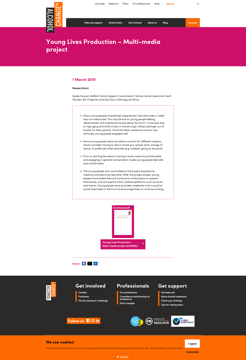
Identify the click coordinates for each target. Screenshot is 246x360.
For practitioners (128, 292)
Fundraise (83, 296)
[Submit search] (198, 4)
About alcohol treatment (174, 296)
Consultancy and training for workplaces (135, 298)
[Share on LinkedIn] (95, 263)
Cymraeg (100, 3)
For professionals (141, 3)
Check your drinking (171, 300)
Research (113, 3)
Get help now (168, 292)
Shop (157, 3)
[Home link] (57, 297)
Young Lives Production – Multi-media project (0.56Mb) (119, 244)
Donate (192, 22)
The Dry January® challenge (93, 300)
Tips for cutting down (172, 304)
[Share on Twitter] (89, 263)
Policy (125, 3)
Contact (82, 292)
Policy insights (127, 303)
